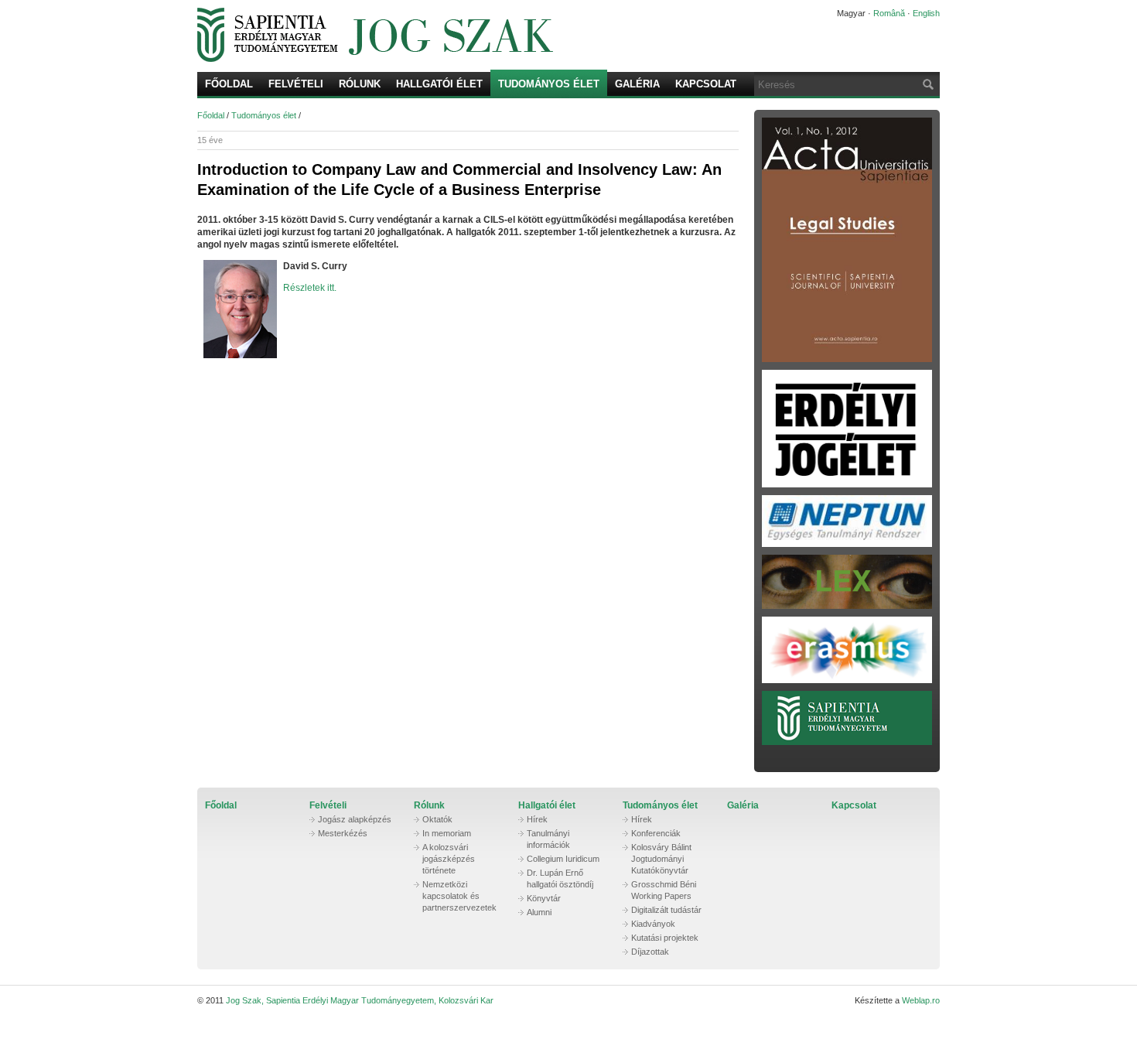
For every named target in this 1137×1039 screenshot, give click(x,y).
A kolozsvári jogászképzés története (448, 858)
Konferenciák (656, 833)
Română (889, 13)
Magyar (851, 13)
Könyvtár (544, 898)
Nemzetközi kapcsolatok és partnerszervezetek (459, 896)
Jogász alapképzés (354, 819)
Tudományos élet (548, 84)
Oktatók (437, 819)
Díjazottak (650, 951)
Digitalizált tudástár (666, 909)
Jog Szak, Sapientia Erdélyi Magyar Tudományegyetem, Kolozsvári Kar (495, 35)
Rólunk (360, 84)
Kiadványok (653, 923)
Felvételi (295, 84)
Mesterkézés (342, 833)
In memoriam (446, 833)
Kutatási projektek (664, 937)
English (926, 13)
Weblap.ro (921, 1000)
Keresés (926, 84)
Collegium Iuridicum (563, 858)
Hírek (537, 819)
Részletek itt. (309, 287)
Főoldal (229, 84)
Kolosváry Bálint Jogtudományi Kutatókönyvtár (661, 858)
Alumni (539, 912)
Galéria (637, 84)
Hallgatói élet (439, 84)
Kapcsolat (705, 84)
